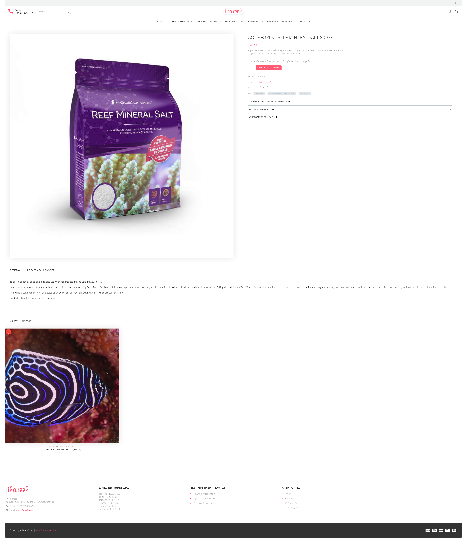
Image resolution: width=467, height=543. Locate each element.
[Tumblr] (271, 87)
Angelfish (53, 446)
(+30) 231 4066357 (26, 506)
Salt (259, 82)
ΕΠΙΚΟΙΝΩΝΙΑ (303, 21)
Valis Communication (46, 530)
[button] (67, 11)
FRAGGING (230, 21)
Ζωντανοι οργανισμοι (179, 21)
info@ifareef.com (24, 510)
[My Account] (450, 11)
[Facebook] (260, 87)
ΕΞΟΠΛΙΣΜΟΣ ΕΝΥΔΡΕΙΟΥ (208, 21)
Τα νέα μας (287, 21)
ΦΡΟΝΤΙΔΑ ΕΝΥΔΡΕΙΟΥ (251, 21)
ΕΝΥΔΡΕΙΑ (271, 21)
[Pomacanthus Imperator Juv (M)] (62, 386)
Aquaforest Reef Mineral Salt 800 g (282, 93)
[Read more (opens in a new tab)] (20, 12)
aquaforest (259, 93)
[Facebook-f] (451, 3)
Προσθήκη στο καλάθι (268, 68)
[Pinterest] (267, 87)
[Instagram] (455, 3)
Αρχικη (160, 21)
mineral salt (305, 93)
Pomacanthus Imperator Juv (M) (62, 449)
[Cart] (456, 11)
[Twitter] (263, 87)
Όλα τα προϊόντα (267, 82)
